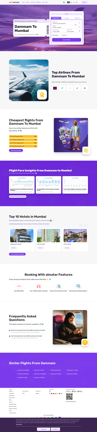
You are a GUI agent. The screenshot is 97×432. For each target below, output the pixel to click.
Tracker (46, 2)
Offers (10, 400)
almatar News (12, 397)
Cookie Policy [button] (19, 424)
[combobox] (66, 23)
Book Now (14, 247)
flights (27, 2)
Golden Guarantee (13, 408)
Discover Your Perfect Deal (17, 196)
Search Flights (66, 39)
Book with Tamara (13, 406)
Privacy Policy (25, 391)
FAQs (23, 393)
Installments (11, 393)
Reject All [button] (43, 429)
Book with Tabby (12, 404)
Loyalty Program (12, 413)
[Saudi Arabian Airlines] (85, 88)
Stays (23, 2)
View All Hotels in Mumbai (17, 254)
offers (39, 2)
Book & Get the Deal (16, 150)
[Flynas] (62, 88)
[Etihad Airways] (70, 88)
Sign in (84, 2)
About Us (11, 391)
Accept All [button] (55, 429)
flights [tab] (66, 14)
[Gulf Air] (77, 88)
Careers (10, 402)
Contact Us (38, 391)
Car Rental (32, 2)
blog (11, 395)
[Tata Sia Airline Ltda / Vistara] (55, 88)
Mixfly (10, 410)
